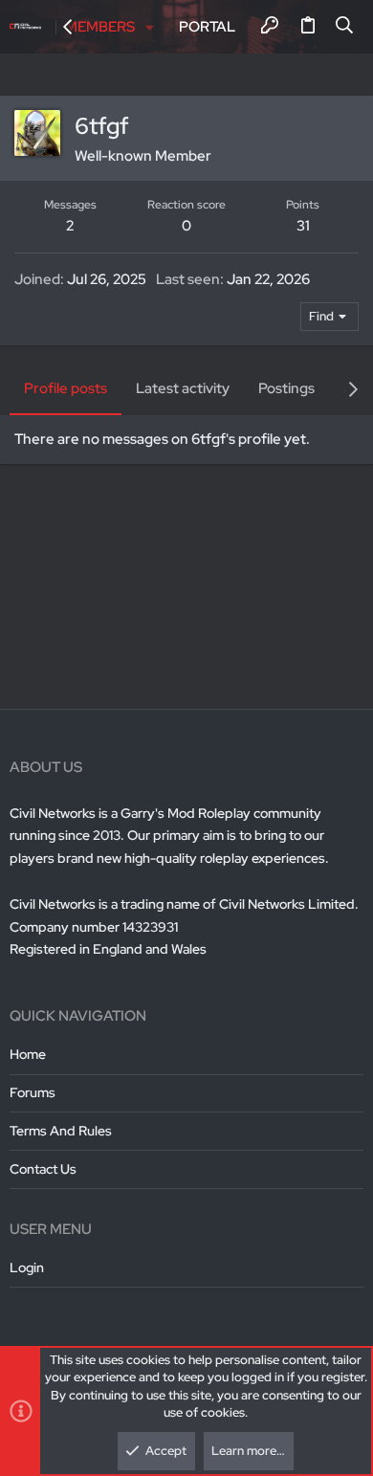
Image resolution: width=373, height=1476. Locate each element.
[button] (151, 27)
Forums (32, 1092)
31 (303, 225)
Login (27, 1267)
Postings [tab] (286, 388)
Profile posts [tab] (65, 388)
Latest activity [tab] (183, 388)
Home (28, 1054)
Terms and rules (61, 1130)
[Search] (344, 27)
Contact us (43, 1169)
